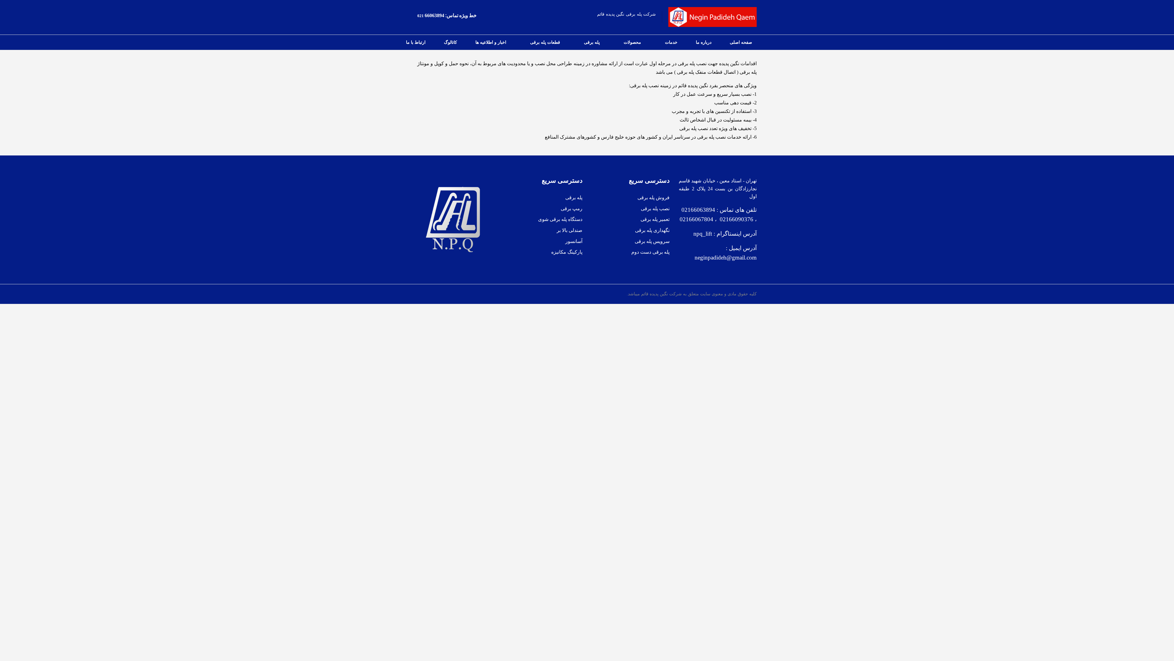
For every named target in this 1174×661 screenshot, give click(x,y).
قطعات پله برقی (545, 42)
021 (420, 15)
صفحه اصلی (741, 42)
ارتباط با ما (416, 42)
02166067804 (696, 219)
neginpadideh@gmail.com (726, 257)
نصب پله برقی (655, 208)
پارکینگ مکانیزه (566, 252)
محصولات (632, 42)
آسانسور (573, 241)
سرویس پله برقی (652, 241)
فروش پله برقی (653, 197)
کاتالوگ (450, 42)
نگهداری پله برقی (652, 230)
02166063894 (697, 210)
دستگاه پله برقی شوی (560, 219)
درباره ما (703, 42)
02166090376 (735, 219)
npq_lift (702, 233)
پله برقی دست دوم (650, 252)
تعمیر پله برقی (655, 219)
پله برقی (592, 42)
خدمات (671, 42)
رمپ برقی (571, 208)
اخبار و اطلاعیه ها (490, 42)
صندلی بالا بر (569, 230)
